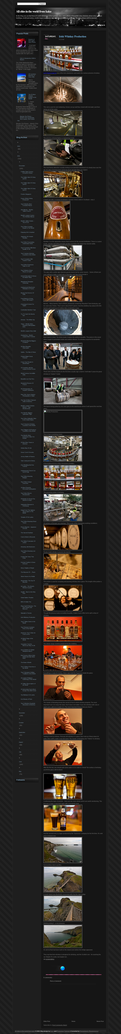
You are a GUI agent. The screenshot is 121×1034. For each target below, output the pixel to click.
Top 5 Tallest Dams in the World (28, 622)
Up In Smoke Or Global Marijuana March (27, 650)
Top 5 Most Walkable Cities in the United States (28, 419)
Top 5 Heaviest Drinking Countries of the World (28, 424)
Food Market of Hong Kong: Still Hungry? (27, 299)
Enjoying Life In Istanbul (27, 232)
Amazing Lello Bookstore (28, 547)
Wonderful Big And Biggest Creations (28, 341)
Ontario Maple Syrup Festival (27, 357)
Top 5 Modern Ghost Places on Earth (27, 271)
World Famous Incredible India (28, 374)
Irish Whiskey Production (72, 36)
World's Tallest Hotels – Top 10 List (27, 221)
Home (73, 1021)
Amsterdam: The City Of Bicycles (28, 581)
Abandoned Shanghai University (27, 282)
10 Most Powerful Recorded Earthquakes (28, 488)
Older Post (46, 1021)
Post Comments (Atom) (59, 1025)
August (21, 742)
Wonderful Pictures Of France (27, 383)
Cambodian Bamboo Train (28, 310)
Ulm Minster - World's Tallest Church (27, 210)
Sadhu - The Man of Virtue (28, 352)
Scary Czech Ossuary (27, 452)
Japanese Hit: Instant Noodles (27, 237)
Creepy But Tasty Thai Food (27, 557)
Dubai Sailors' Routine (27, 597)
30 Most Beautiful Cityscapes (26, 347)
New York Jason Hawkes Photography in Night (28, 395)
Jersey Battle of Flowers (28, 456)
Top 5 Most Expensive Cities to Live (27, 265)
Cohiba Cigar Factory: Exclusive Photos (27, 172)
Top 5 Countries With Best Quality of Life (28, 248)
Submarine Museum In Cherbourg (27, 505)
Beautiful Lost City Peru (27, 379)
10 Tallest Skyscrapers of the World (28, 684)
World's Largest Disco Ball (28, 331)
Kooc (52, 1031)
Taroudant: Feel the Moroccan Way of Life (28, 644)
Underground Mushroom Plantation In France (28, 288)
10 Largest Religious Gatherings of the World (28, 678)
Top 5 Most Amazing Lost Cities (28, 551)
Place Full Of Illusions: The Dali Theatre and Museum (28, 607)
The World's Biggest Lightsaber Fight (26, 413)
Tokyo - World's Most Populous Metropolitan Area (28, 325)
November (22, 713)
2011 (19, 156)
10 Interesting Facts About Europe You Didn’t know (28, 690)
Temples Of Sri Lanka (27, 517)
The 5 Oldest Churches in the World (28, 667)
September (22, 732)
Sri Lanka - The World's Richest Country (27, 587)
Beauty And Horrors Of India (27, 293)
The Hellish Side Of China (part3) (28, 178)
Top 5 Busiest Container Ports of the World (28, 627)
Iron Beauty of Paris (26, 699)
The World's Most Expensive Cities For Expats (28, 437)
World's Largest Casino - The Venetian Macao (28, 216)
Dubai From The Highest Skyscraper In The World (28, 511)
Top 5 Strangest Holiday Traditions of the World (28, 673)
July (20, 752)
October (21, 722)
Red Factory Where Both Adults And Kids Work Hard (28, 657)
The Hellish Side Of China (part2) (28, 183)
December (22, 165)
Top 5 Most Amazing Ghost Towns (28, 522)
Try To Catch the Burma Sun (28, 314)
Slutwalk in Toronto (26, 613)
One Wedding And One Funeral (27, 465)
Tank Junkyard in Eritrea (28, 460)
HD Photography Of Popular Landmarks (27, 389)
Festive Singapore (26, 194)
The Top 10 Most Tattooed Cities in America (28, 400)
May (20, 771)
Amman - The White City (28, 319)
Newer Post (100, 1021)
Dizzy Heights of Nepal (27, 568)
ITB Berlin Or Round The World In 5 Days (28, 499)
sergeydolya (50, 959)
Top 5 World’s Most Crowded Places (26, 204)
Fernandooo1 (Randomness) (89, 1031)
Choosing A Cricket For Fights (27, 304)
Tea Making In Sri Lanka (28, 695)
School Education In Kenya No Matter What (28, 276)
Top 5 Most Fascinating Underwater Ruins (27, 242)
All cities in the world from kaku (33, 11)
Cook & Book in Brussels (28, 537)
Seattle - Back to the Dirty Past (28, 592)
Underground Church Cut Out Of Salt (28, 471)
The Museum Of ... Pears (28, 572)
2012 (19, 146)
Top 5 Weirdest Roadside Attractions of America (28, 704)
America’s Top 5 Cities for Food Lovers (28, 633)
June (20, 761)
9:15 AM (61, 39)
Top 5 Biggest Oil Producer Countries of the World (28, 430)
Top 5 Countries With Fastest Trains (27, 259)
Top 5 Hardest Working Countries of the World (28, 254)
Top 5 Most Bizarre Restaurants (26, 493)
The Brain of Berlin (26, 662)
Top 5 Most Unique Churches (26, 482)
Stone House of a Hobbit (28, 576)
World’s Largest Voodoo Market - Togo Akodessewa (27, 407)
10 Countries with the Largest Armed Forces (28, 368)
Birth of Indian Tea (26, 602)
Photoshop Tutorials (63, 1031)
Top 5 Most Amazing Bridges (26, 477)
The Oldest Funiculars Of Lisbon (28, 541)
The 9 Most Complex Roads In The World (27, 227)
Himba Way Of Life (26, 448)
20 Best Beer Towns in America (27, 443)
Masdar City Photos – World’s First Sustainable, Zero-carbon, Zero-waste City (26, 118)
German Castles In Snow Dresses (28, 563)
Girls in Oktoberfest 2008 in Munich (28, 59)
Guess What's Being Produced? (26, 199)
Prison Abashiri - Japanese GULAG (28, 527)
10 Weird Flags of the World (27, 639)
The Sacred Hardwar (27, 532)
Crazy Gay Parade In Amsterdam (27, 362)
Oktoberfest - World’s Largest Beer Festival (28, 336)
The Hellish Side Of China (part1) (28, 189)
